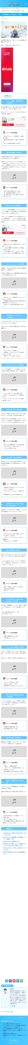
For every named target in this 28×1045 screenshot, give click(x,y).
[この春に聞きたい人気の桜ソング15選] (17, 980)
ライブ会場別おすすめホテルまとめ (12, 1028)
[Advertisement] (14, 916)
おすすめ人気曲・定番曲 (8, 1011)
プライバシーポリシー (12, 1017)
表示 (10, 95)
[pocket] (14, 980)
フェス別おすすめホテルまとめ (11, 1023)
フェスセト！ (14, 1040)
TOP (5, 1017)
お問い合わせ (21, 1017)
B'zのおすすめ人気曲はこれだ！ (12, 841)
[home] (14, 1006)
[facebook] (10, 980)
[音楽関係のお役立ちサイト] (14, 3)
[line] (21, 980)
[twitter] (6, 980)
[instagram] (12, 1006)
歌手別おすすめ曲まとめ (10, 1033)
